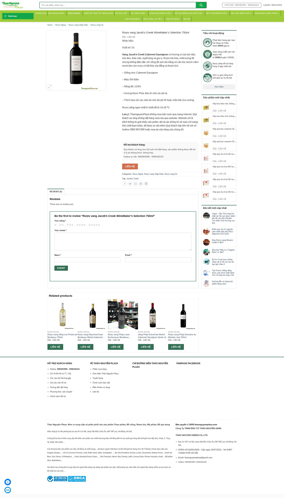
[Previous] (49, 325)
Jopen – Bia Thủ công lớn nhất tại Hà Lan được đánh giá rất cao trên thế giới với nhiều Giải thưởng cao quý (223, 218)
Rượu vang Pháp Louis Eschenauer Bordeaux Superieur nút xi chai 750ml (120, 336)
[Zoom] (50, 87)
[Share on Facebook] (124, 184)
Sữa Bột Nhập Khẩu (241, 13)
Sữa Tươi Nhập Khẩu (216, 13)
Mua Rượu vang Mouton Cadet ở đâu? (222, 241)
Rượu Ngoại (74, 13)
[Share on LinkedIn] (146, 184)
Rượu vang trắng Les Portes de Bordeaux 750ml (62, 335)
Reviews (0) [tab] (56, 192)
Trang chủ (40, 13)
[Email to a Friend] (135, 184)
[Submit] (201, 5)
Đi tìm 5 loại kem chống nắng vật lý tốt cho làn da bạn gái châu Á (223, 261)
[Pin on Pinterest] (140, 184)
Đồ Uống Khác (138, 13)
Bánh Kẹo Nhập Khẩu (160, 13)
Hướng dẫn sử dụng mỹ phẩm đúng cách (222, 282)
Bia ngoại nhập (56, 13)
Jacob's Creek (132, 178)
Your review (60, 230)
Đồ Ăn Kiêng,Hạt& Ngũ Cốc (188, 13)
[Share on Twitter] (130, 184)
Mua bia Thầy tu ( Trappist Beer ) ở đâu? (223, 251)
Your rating (60, 221)
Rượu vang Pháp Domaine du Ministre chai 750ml (182, 335)
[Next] (197, 325)
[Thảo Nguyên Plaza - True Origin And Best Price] (18, 5)
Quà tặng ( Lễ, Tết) (152, 19)
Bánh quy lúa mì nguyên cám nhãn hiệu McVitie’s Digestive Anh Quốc (222, 231)
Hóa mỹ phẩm (172, 19)
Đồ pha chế (121, 13)
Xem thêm (219, 87)
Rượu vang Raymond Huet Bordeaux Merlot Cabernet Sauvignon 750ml (90, 336)
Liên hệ (130, 166)
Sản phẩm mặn (132, 19)
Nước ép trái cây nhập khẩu (98, 13)
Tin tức (186, 19)
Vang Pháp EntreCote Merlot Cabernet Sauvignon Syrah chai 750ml (153, 336)
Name (57, 255)
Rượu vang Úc (97, 25)
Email (128, 255)
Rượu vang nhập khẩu (78, 25)
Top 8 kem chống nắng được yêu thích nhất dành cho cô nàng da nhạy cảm (223, 272)
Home (49, 25)
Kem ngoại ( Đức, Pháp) (266, 13)
